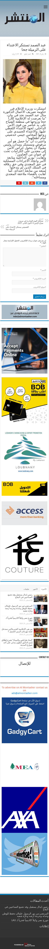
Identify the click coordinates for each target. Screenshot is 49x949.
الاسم (43, 270)
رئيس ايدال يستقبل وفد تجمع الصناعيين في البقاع (20, 596)
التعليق (43, 246)
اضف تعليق (27, 54)
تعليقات (26, 589)
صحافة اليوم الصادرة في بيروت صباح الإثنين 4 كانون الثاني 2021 (30, 221)
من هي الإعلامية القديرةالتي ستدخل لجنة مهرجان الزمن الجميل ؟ (17, 630)
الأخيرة (44, 589)
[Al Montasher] (24, 18)
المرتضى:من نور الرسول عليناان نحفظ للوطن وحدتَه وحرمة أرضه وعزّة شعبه (18, 608)
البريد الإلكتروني (39, 279)
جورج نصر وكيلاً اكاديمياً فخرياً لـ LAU (29, 920)
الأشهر (35, 589)
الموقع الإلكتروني (39, 287)
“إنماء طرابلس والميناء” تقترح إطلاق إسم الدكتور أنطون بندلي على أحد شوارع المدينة (17, 642)
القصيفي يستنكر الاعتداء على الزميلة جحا (17, 227)
